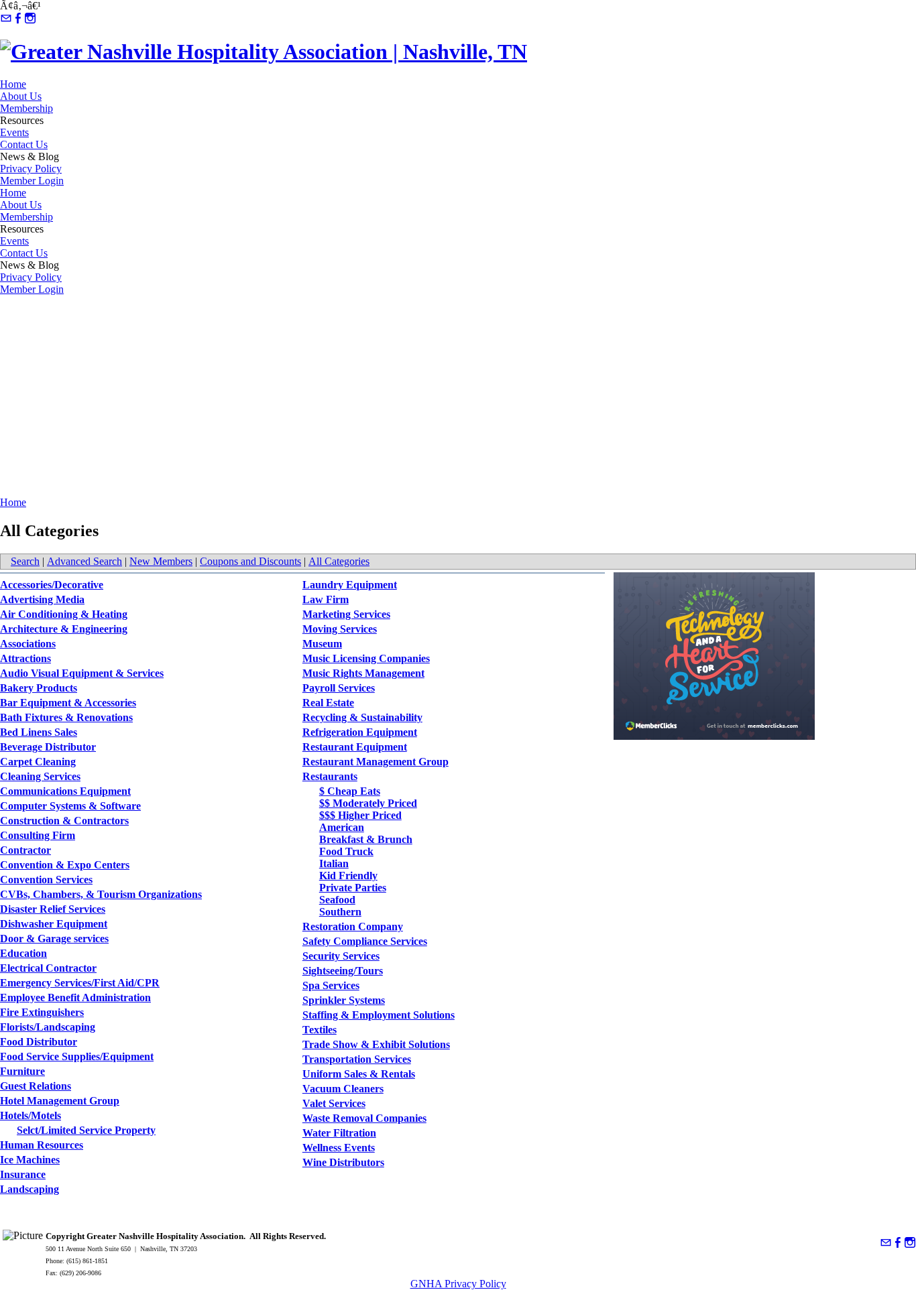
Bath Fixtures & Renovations (66, 717)
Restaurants (329, 776)
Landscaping (29, 1189)
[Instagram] (30, 18)
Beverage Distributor (48, 747)
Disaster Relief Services (52, 909)
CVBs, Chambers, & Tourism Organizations (101, 894)
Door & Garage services (54, 938)
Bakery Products (38, 688)
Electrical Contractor (48, 968)
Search (25, 561)
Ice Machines (30, 1159)
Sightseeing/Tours (342, 970)
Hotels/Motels (30, 1115)
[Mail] (6, 18)
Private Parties (352, 887)
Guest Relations (35, 1086)
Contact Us (24, 144)
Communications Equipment (65, 791)
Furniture (22, 1071)
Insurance (23, 1174)
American (341, 827)
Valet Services (333, 1103)
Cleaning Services (40, 776)
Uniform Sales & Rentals (358, 1074)
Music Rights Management (363, 673)
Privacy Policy (31, 168)
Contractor (25, 850)
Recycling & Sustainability (362, 717)
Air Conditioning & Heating (63, 614)
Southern (340, 911)
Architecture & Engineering (63, 629)
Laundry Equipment (349, 584)
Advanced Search (84, 561)
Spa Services (330, 985)
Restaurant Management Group (375, 761)
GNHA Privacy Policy (458, 1283)
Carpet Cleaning (38, 761)
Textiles (319, 1029)
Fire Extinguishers (42, 1012)
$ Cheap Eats (349, 791)
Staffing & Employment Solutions (378, 1015)
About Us (21, 96)
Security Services (341, 956)
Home (13, 84)
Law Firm (325, 599)
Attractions (25, 658)
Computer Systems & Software (70, 806)
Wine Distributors (343, 1162)
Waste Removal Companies (364, 1118)
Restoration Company (352, 926)
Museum (322, 643)
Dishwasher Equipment (53, 923)
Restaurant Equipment (354, 747)
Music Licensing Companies (366, 658)
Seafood (337, 899)
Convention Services (46, 879)
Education (23, 953)
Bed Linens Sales (38, 732)
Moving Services (339, 629)
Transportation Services (356, 1059)
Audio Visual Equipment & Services (82, 673)
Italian (334, 863)
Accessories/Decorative (51, 584)
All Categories (338, 561)
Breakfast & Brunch (365, 839)
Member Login (32, 180)
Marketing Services (346, 614)
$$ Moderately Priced (368, 803)
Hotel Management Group (59, 1100)
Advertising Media (42, 599)
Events (14, 132)
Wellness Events (338, 1147)
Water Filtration (339, 1133)
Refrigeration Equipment (359, 732)
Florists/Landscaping (47, 1027)
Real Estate (328, 702)
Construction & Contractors (64, 820)
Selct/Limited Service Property (86, 1130)
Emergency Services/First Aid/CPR (80, 982)
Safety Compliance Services (364, 941)
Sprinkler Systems (343, 1000)
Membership (26, 108)
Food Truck (346, 851)
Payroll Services (338, 688)
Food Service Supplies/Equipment (77, 1056)
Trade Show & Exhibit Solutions (376, 1044)
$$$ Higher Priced (360, 815)
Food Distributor (38, 1041)
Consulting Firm (37, 835)
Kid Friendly (348, 875)
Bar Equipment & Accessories (68, 702)
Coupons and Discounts (250, 561)
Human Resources (41, 1145)
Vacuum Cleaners (343, 1088)
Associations (28, 643)
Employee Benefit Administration (75, 997)
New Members (160, 561)
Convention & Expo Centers (64, 864)
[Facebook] (18, 18)
